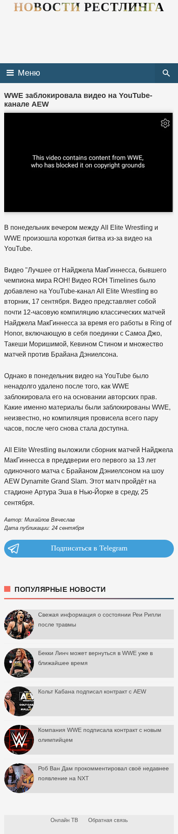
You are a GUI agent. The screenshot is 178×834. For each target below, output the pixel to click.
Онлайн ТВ (64, 820)
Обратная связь (108, 820)
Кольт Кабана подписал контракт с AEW (92, 691)
